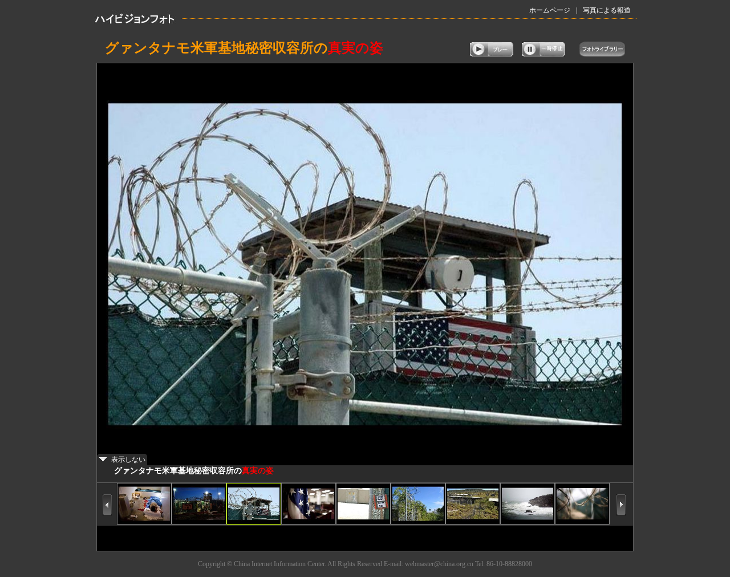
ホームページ (549, 10)
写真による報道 (607, 10)
